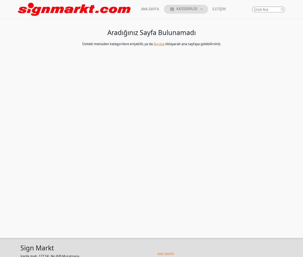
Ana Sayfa (150, 9)
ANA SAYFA (165, 254)
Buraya (159, 44)
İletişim (219, 9)
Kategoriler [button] (186, 9)
